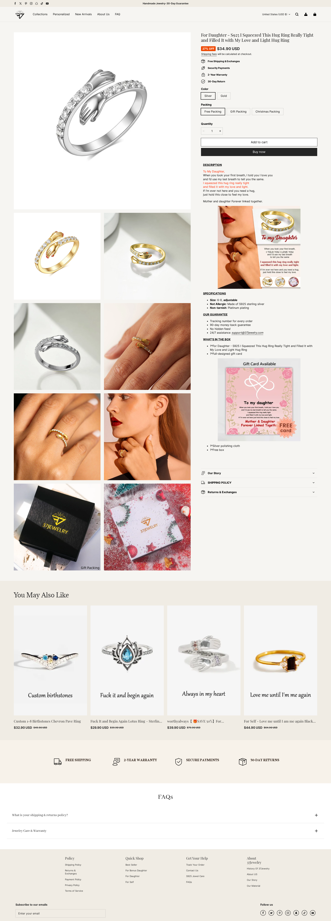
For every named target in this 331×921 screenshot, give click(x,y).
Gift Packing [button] (238, 111)
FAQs (189, 882)
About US (252, 874)
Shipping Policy (73, 864)
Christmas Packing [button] (267, 111)
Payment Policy (73, 879)
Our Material (253, 885)
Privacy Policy (72, 885)
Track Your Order (195, 864)
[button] (296, 14)
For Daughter (133, 876)
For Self (130, 882)
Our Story (252, 880)
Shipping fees (209, 53)
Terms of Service (74, 890)
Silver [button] (208, 96)
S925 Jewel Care (195, 876)
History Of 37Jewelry (258, 868)
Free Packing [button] (212, 111)
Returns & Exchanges (71, 872)
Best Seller (131, 864)
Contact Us (192, 870)
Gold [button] (224, 96)
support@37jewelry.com (247, 332)
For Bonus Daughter (136, 870)
